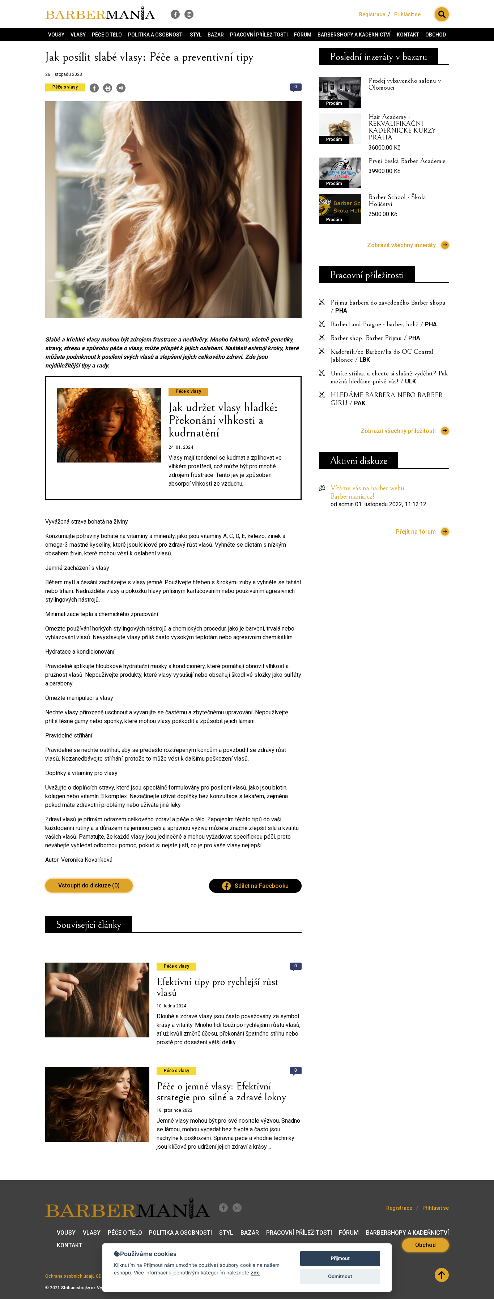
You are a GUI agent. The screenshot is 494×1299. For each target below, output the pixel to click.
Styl (195, 35)
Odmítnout (340, 1276)
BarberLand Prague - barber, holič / (384, 324)
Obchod (435, 35)
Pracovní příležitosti (259, 35)
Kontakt (408, 35)
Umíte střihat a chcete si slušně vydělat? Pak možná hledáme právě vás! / (389, 377)
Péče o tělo (107, 35)
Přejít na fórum (416, 531)
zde (255, 1273)
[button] (442, 14)
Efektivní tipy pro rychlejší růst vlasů (217, 987)
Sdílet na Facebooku (262, 885)
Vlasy (78, 35)
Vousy (56, 35)
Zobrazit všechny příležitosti (398, 430)
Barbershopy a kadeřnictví (354, 35)
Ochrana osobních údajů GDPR (76, 1276)
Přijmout (340, 1258)
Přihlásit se (407, 14)
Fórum (302, 35)
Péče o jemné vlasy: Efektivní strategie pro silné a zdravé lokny (221, 1091)
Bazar (216, 35)
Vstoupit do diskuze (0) (89, 885)
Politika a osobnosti (156, 35)
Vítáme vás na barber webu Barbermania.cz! (367, 492)
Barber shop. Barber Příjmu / (375, 338)
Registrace (372, 14)
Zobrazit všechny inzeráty (401, 245)
